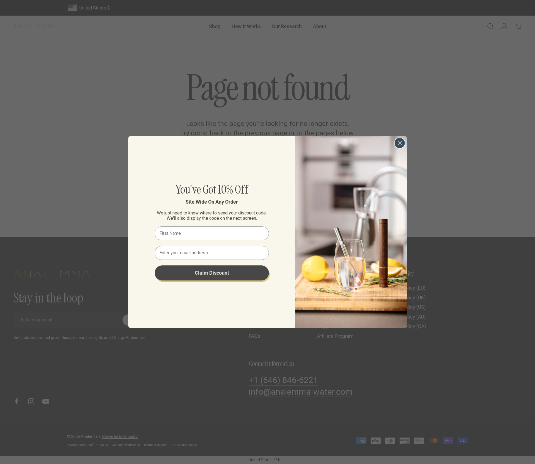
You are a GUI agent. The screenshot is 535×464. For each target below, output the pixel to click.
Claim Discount (212, 273)
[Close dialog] (400, 143)
